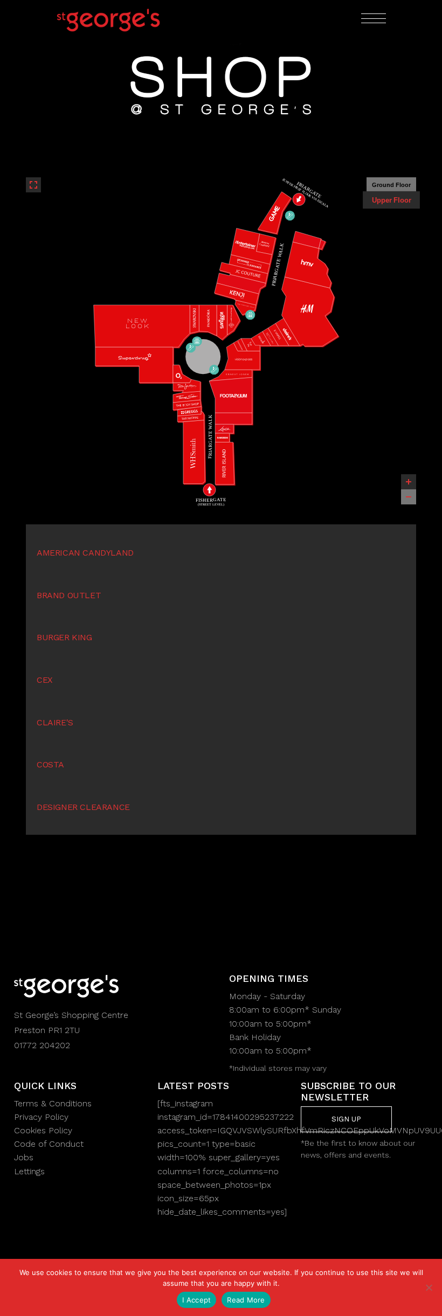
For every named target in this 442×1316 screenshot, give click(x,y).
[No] (428, 1287)
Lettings (29, 1171)
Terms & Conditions (53, 1103)
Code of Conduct (49, 1144)
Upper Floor (391, 200)
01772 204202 (42, 1045)
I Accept (196, 1300)
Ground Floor (391, 185)
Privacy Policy (41, 1117)
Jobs (23, 1157)
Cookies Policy (43, 1130)
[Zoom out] (408, 496)
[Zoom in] (408, 481)
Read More (246, 1300)
